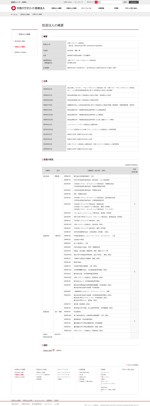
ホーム (15, 14)
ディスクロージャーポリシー (108, 384)
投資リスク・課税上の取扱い (108, 390)
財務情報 (101, 8)
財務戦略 (39, 379)
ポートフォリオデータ (64, 372)
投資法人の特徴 (71, 8)
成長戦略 (39, 377)
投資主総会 (104, 387)
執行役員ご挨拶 (20, 41)
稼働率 (60, 379)
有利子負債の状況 (84, 372)
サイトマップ (79, 2)
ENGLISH (133, 2)
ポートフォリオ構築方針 (43, 374)
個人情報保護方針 (37, 403)
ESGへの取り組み (131, 8)
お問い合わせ (68, 2)
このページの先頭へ (133, 364)
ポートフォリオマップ (64, 377)
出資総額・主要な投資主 (86, 381)
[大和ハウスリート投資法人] (28, 10)
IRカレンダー (104, 381)
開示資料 (103, 374)
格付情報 (82, 379)
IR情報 (116, 8)
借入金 (81, 374)
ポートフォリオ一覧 (63, 374)
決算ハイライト (105, 377)
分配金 (103, 379)
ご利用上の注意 (25, 403)
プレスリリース (105, 372)
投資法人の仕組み (20, 52)
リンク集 (56, 403)
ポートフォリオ (86, 8)
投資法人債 (83, 377)
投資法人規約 (47, 350)
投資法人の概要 (56, 8)
